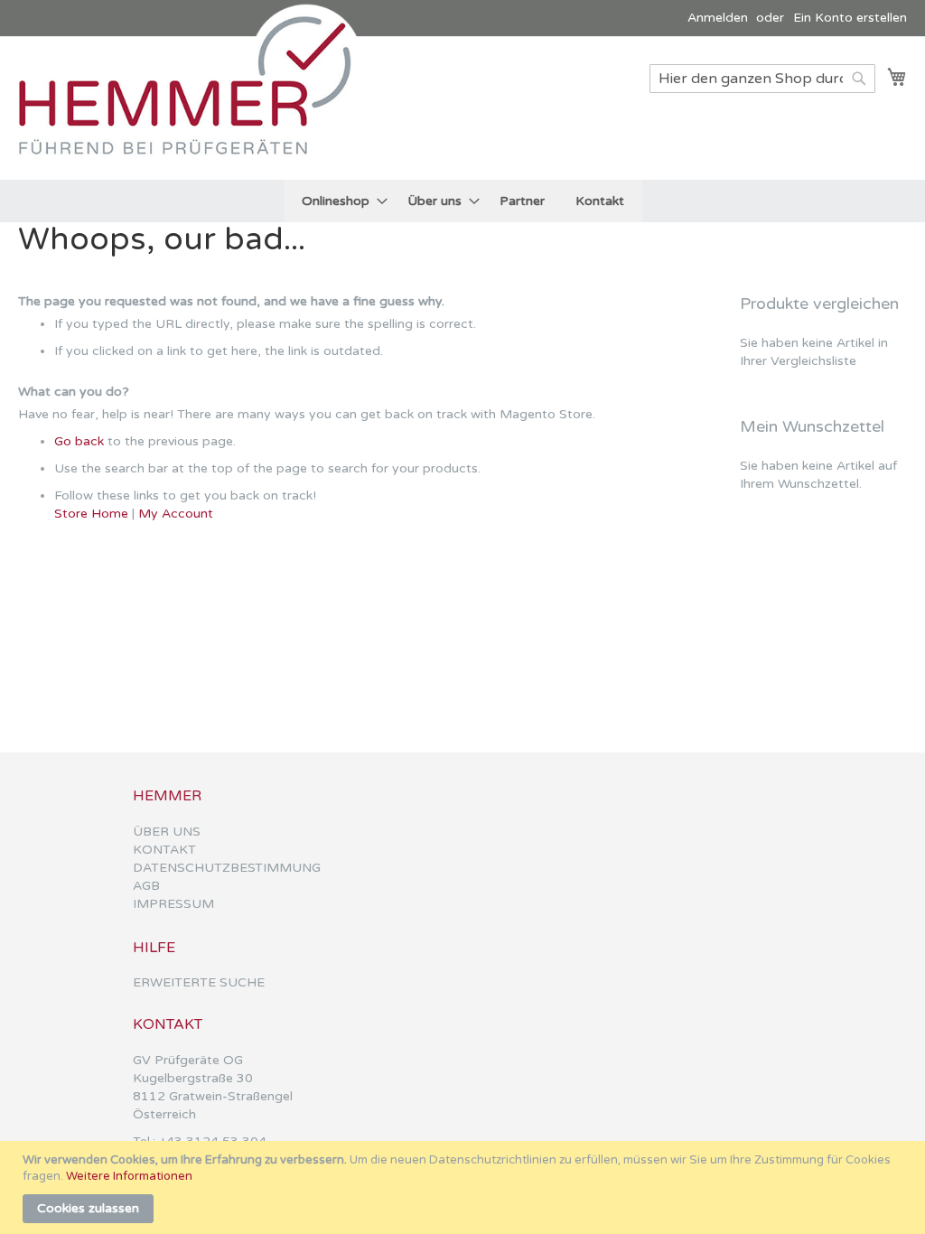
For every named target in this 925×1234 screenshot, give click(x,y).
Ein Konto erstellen (850, 17)
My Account (175, 513)
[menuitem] (339, 201)
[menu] (463, 201)
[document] (465, 1187)
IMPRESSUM (173, 903)
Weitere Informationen (129, 1176)
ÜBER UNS (167, 831)
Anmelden (717, 17)
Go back (79, 441)
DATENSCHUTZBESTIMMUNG (227, 867)
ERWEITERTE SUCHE (199, 982)
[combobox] (762, 78)
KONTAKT (164, 849)
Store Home (91, 513)
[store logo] (194, 107)
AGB (146, 885)
